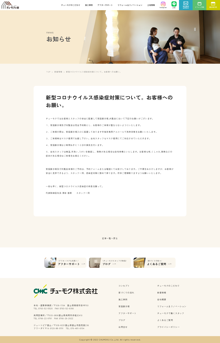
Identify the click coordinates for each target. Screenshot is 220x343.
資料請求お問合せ (186, 7)
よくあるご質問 (165, 320)
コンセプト (124, 285)
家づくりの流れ (126, 292)
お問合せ (123, 326)
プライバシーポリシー (168, 326)
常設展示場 (124, 306)
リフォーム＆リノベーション (130, 5)
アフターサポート (105, 5)
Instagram (163, 7)
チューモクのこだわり (70, 5)
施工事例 (89, 5)
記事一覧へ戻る (110, 238)
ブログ (122, 320)
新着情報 (161, 292)
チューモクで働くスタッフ (170, 313)
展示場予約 (213, 7)
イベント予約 (199, 7)
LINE (174, 7)
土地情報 (151, 5)
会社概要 (161, 299)
